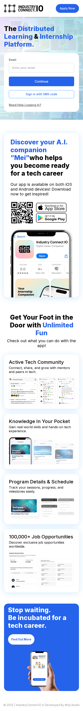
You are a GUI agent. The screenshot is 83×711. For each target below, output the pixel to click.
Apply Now (67, 8)
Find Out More (21, 639)
